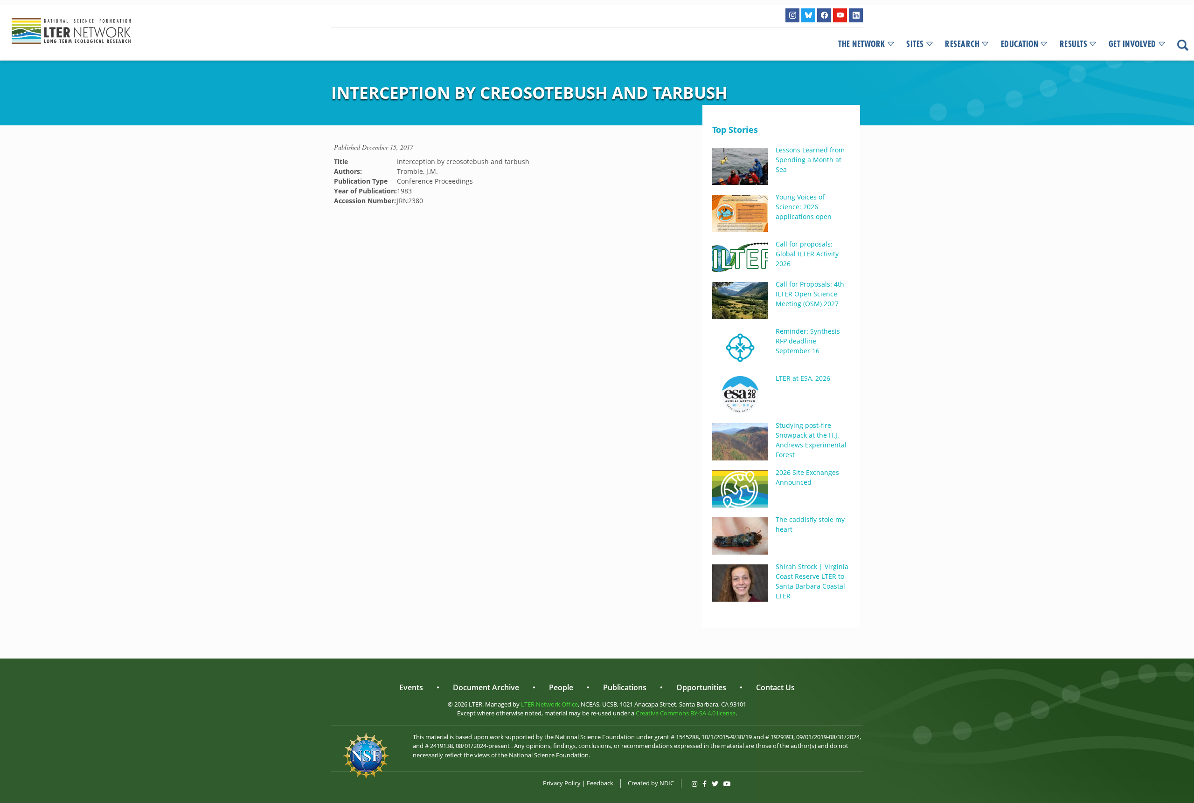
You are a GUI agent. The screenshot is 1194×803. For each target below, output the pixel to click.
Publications (624, 687)
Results (1074, 44)
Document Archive (486, 687)
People (561, 687)
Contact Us (775, 687)
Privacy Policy (562, 783)
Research (962, 44)
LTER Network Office (549, 704)
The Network (861, 44)
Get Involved (1132, 44)
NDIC (666, 783)
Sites (915, 44)
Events (411, 687)
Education (1020, 44)
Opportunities (701, 687)
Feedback (600, 783)
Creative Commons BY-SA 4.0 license (686, 713)
